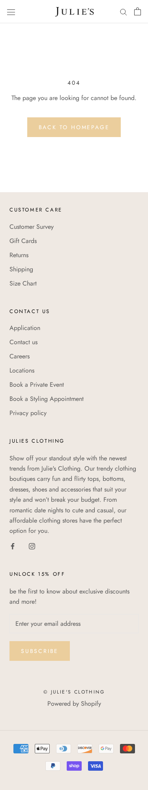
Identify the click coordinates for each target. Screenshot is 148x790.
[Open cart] (137, 11)
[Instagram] (32, 546)
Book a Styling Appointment (46, 398)
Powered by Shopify (74, 703)
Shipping (21, 269)
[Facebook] (12, 546)
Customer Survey (31, 226)
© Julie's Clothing (74, 691)
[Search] (123, 11)
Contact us (23, 342)
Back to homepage (74, 127)
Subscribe (39, 651)
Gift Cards (23, 240)
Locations (21, 370)
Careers (19, 356)
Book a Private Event (36, 384)
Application (24, 327)
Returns (18, 255)
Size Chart (23, 283)
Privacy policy (28, 412)
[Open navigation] (11, 11)
